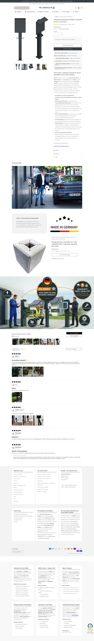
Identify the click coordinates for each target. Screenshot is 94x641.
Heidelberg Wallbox (44, 625)
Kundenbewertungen (18, 474)
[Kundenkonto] (78, 7)
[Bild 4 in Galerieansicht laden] (38, 67)
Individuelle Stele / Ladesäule (43, 478)
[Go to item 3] (29, 342)
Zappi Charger (69, 527)
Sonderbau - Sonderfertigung (20, 476)
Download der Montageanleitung (61, 146)
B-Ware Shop (40, 480)
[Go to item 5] (43, 342)
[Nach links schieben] (13, 66)
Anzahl (55, 31)
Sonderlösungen (51, 536)
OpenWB (75, 530)
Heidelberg (72, 525)
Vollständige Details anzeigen (57, 258)
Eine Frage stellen (74, 336)
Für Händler (66, 623)
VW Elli (77, 525)
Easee (68, 525)
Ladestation (40, 531)
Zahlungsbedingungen (18, 490)
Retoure (15, 487)
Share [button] (56, 157)
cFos (65, 525)
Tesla (62, 527)
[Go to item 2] (22, 342)
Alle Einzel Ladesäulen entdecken (22, 595)
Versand (57, 250)
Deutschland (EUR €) (17, 551)
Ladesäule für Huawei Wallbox (21, 594)
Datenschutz (16, 483)
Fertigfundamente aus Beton (21, 624)
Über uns (16, 480)
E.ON (68, 528)
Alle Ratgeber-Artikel (44, 596)
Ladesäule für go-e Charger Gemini (22, 586)
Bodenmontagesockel (19, 626)
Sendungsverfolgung (18, 494)
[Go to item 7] (57, 342)
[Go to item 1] (15, 342)
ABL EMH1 (73, 523)
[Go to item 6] (50, 342)
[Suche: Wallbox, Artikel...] (28, 7)
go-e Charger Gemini (44, 621)
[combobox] (21, 7)
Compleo (75, 527)
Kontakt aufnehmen (68, 621)
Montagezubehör (18, 628)
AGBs (15, 496)
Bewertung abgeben (74, 333)
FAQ (14, 499)
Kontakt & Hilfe (17, 478)
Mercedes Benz (72, 528)
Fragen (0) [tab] (22, 349)
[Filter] (70, 349)
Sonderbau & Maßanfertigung (70, 625)
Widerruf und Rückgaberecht (20, 485)
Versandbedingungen (18, 492)
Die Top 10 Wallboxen (44, 594)
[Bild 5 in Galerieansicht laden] (44, 67)
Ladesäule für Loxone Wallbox (21, 592)
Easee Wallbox (43, 623)
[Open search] (67, 349)
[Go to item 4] (36, 342)
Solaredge (67, 530)
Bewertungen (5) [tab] (15, 349)
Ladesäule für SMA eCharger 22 (21, 590)
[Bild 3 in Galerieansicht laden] (31, 67)
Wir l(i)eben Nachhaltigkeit (42, 487)
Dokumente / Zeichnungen (42, 489)
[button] (57, 24)
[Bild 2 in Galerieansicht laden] (24, 67)
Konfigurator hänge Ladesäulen (43, 474)
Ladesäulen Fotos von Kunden (43, 476)
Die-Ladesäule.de (73, 553)
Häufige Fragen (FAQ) (68, 627)
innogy (62, 530)
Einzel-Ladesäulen (41, 534)
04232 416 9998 (75, 615)
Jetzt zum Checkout (67, 48)
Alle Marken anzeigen (44, 627)
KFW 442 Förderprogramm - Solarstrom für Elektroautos (46, 484)
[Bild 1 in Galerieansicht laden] (18, 67)
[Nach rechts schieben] (49, 66)
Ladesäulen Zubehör (44, 538)
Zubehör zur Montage (41, 491)
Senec (71, 530)
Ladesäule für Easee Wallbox (21, 588)
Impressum (16, 501)
